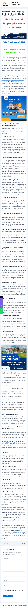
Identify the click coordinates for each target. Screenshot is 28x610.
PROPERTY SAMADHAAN (14, 4)
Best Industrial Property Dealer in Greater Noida (12, 520)
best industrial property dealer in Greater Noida (12, 80)
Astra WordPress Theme (14, 607)
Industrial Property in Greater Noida (13, 231)
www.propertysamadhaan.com (16, 532)
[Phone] (1, 312)
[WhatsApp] (1, 309)
